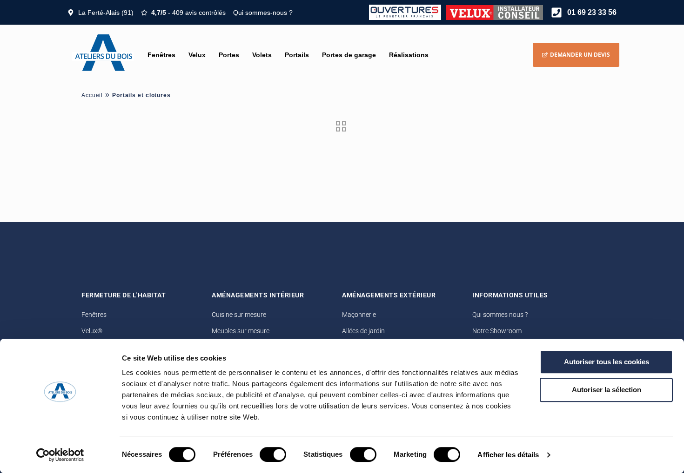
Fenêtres (161, 55)
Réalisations (409, 55)
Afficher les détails (508, 455)
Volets (262, 55)
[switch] (273, 454)
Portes (229, 55)
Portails (297, 55)
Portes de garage (349, 55)
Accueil (92, 95)
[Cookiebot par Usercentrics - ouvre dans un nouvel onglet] (60, 455)
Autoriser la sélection (606, 390)
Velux (197, 55)
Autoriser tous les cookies (606, 362)
